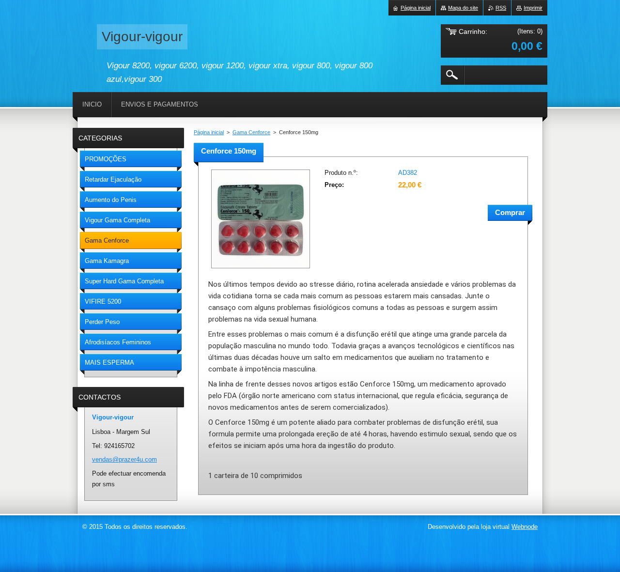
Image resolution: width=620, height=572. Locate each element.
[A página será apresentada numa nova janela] (260, 269)
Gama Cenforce (251, 132)
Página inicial (209, 132)
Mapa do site (463, 8)
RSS (501, 8)
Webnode (525, 526)
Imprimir (533, 8)
